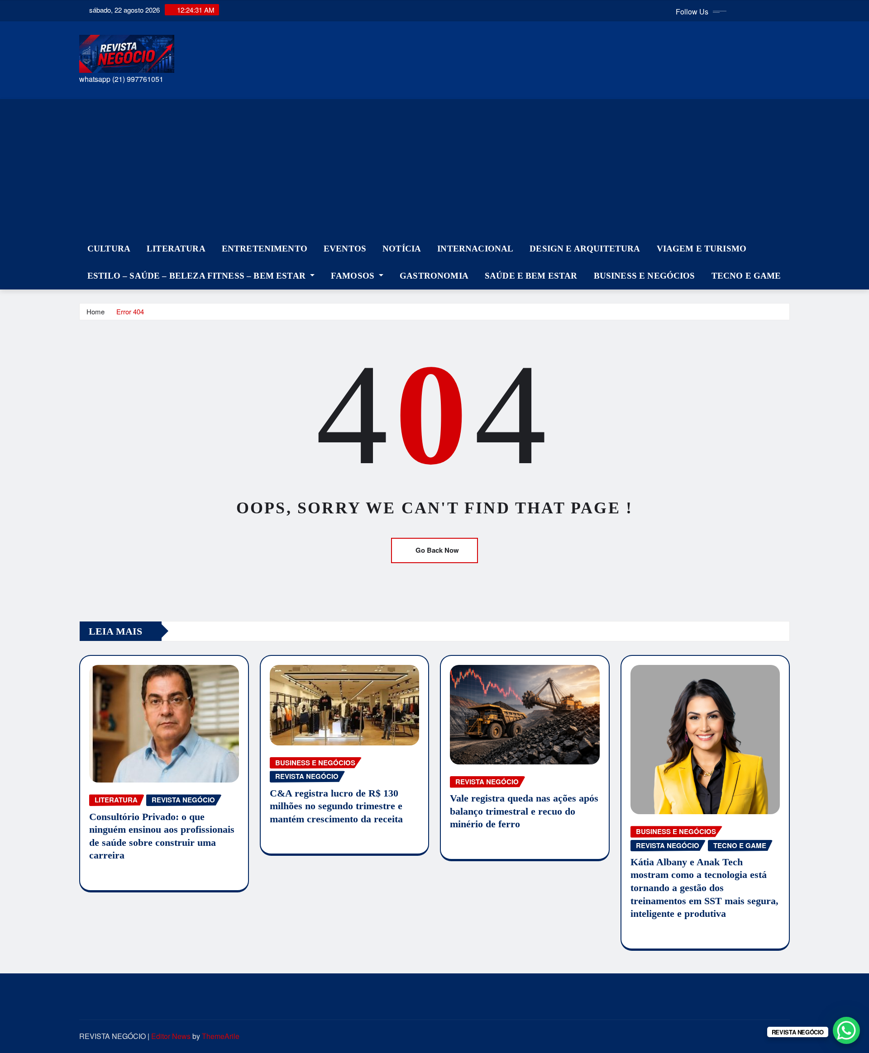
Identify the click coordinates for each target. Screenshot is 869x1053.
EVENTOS (345, 248)
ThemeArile (220, 1036)
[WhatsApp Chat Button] (846, 1030)
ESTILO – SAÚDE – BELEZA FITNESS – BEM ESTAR (197, 275)
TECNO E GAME (746, 275)
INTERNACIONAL (475, 248)
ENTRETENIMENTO (264, 248)
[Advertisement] (434, 167)
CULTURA (108, 248)
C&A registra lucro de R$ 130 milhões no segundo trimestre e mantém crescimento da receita (336, 806)
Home (95, 311)
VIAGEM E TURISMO (702, 248)
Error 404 (130, 311)
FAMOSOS (354, 275)
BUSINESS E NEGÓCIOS (644, 275)
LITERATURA (176, 248)
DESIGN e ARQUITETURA (585, 248)
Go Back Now (437, 550)
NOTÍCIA (401, 248)
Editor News (171, 1036)
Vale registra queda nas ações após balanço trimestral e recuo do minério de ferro (524, 811)
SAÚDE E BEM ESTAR (531, 275)
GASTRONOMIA (434, 275)
